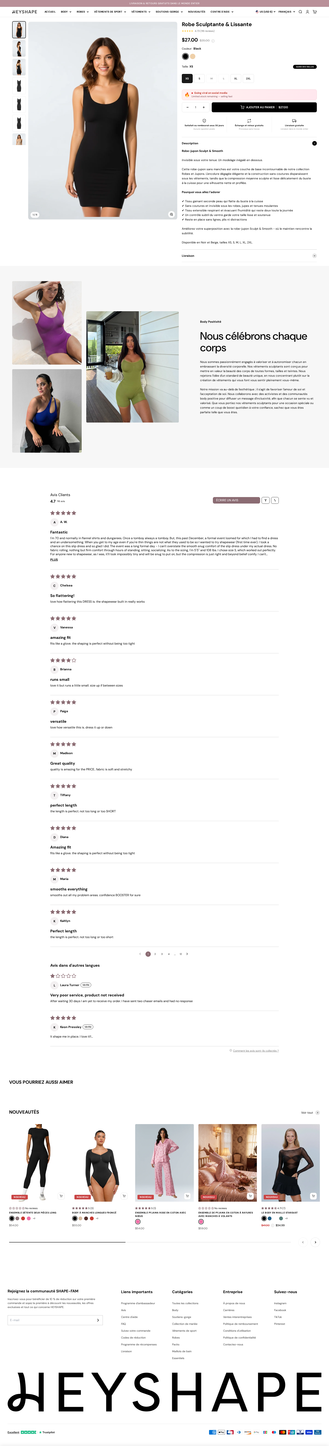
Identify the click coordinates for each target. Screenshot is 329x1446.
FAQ (123, 1324)
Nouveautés (196, 11)
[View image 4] (19, 85)
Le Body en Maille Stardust (279, 1212)
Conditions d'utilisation (237, 1330)
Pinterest (279, 1324)
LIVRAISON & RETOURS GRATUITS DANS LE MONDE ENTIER (164, 3)
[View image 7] (19, 141)
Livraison (126, 1351)
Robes (81, 11)
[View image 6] (19, 123)
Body (64, 11)
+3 (286, 1218)
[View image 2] (19, 48)
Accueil (50, 11)
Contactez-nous (233, 1344)
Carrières (228, 1310)
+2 (34, 1218)
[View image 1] (19, 29)
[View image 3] (19, 67)
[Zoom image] (171, 214)
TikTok (278, 1317)
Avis (123, 1310)
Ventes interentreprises (237, 1317)
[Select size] (61, 1196)
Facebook (280, 1310)
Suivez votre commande (135, 1330)
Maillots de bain (182, 1351)
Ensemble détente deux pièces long (32, 1212)
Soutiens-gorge (167, 11)
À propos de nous (234, 1303)
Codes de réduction (133, 1337)
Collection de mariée (184, 1324)
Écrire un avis (227, 500)
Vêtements (139, 11)
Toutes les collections (185, 1303)
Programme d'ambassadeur (138, 1303)
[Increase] (203, 107)
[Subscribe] (98, 1320)
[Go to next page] (188, 954)
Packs (175, 1344)
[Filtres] (266, 500)
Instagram (280, 1303)
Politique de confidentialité (239, 1337)
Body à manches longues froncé (94, 1212)
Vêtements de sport (108, 11)
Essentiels (178, 1358)
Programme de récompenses (139, 1344)
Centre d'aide (220, 11)
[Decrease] (187, 107)
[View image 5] (19, 104)
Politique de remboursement (240, 1324)
